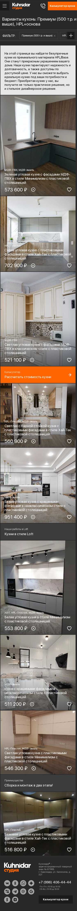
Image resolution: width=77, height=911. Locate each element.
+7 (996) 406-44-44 (55, 882)
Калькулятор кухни (55, 899)
